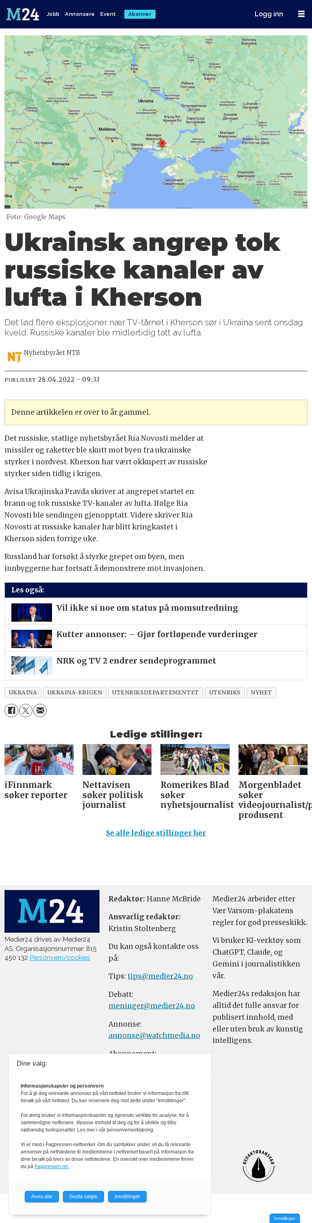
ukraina (23, 692)
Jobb (53, 14)
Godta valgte (83, 1196)
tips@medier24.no (160, 976)
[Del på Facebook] (11, 710)
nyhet (261, 692)
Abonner (140, 14)
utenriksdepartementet (155, 692)
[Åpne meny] (301, 14)
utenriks (224, 692)
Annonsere (80, 14)
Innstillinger (284, 1218)
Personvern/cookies (60, 958)
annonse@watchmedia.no (154, 1035)
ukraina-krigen (75, 692)
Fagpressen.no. (52, 1166)
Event (108, 14)
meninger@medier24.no (151, 1005)
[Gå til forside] (23, 14)
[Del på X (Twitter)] (25, 710)
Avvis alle (41, 1196)
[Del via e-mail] (40, 710)
